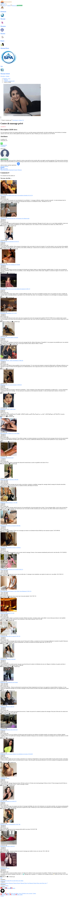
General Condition (4, 885)
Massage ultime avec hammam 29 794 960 (11, 264)
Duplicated (11, 169)
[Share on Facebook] (1, 167)
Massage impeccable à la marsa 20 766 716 (11, 636)
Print (2, 166)
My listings (4, 894)
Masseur (15, 883)
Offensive (20, 169)
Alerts (8, 894)
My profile (13, 894)
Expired (15, 169)
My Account (12, 880)
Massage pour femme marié (7, 457)
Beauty (18, 883)
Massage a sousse (5, 778)
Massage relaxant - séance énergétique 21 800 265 (12, 360)
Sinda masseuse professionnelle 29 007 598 (11, 824)
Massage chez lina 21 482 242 (8, 846)
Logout (2, 895)
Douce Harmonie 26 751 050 (8, 613)
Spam (2, 169)
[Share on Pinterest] (3, 167)
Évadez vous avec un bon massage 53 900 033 (12, 384)
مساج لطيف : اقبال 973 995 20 (8, 409)
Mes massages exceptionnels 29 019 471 (10, 241)
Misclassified (6, 169)
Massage (7, 883)
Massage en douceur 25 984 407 (9, 659)
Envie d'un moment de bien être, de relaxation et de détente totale (15, 218)
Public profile (20, 894)
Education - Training (5, 76)
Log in (20, 893)
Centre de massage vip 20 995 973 (9, 801)
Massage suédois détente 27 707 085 (9, 502)
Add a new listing (19, 880)
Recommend (5, 166)
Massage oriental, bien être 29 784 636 (10, 479)
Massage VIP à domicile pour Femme (10, 682)
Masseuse (11, 883)
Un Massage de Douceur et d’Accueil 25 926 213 (12, 569)
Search (4, 880)
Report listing (5, 168)
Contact (8, 880)
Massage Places (23, 883)
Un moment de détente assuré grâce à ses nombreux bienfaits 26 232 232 (17, 195)
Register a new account (27, 893)
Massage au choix (5, 868)
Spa (28, 883)
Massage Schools (33, 883)
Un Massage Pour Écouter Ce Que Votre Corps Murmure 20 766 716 (16, 591)
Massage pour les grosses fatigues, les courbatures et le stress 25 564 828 (17, 754)
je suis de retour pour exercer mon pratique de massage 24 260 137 (16, 288)
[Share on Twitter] (2, 167)
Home (2, 880)
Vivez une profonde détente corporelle (10, 337)
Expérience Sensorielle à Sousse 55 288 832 (11, 547)
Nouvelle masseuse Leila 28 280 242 (9, 729)
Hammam (3, 883)
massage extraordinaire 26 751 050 (9, 313)
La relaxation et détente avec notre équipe (10, 433)
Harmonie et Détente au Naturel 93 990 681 (11, 525)
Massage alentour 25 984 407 (8, 706)
